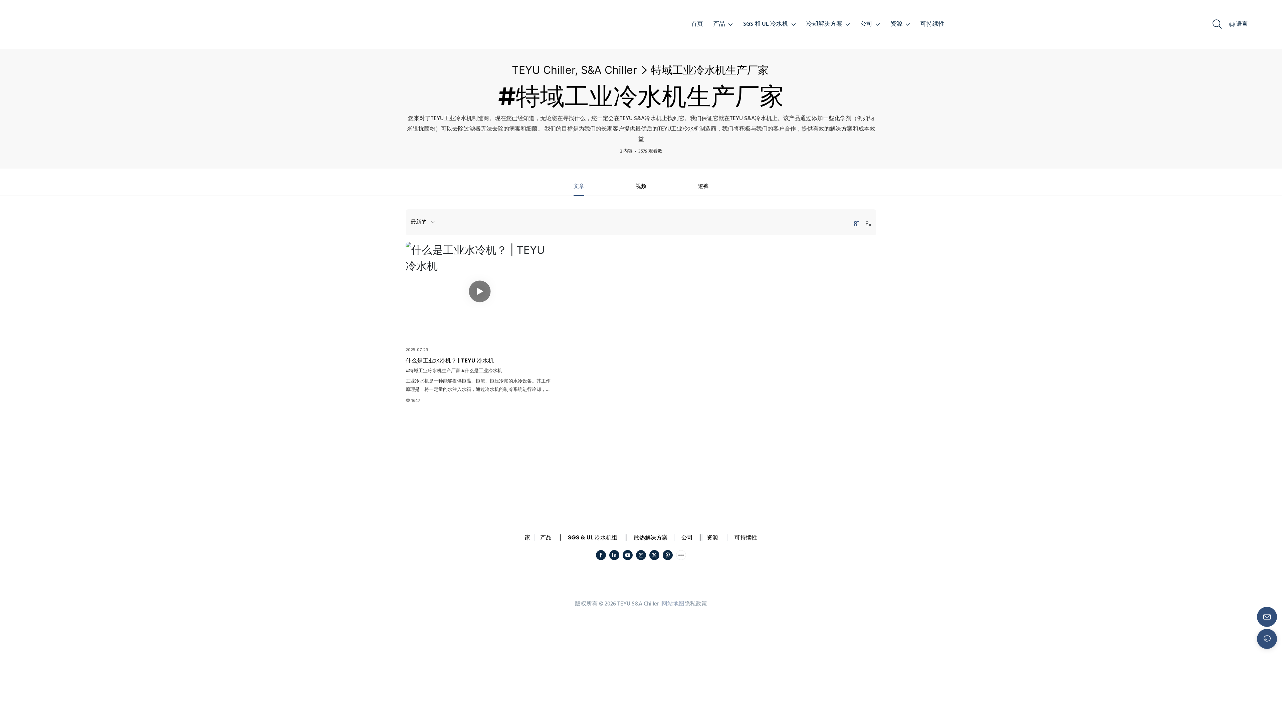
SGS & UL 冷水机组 (592, 537)
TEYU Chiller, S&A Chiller (574, 69)
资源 (712, 537)
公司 (687, 537)
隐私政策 (695, 604)
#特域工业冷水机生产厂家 (433, 371)
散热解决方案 (651, 537)
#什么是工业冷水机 (481, 371)
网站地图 (673, 604)
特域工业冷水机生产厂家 (710, 69)
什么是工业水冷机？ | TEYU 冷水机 (450, 360)
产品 (546, 537)
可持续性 (745, 537)
